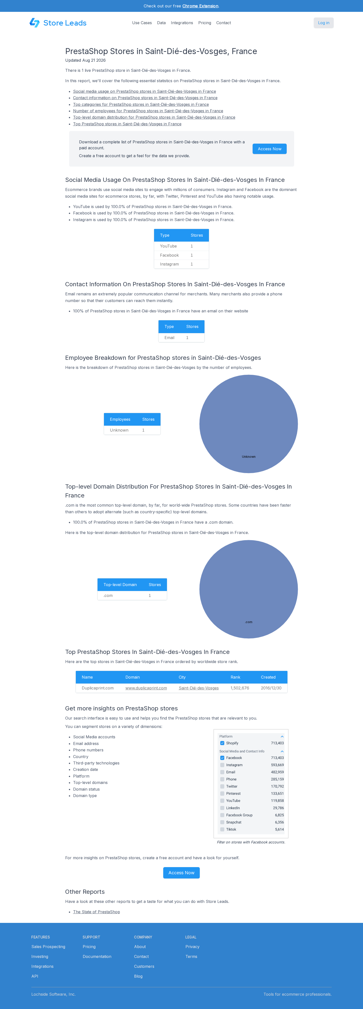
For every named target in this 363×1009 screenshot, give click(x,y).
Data (161, 22)
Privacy (192, 946)
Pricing (204, 22)
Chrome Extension (200, 5)
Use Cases (142, 22)
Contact (223, 22)
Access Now (270, 148)
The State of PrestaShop (96, 911)
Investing (39, 956)
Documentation (97, 956)
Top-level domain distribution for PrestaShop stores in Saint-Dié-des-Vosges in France (154, 117)
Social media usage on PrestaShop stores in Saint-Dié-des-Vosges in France (144, 91)
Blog (138, 976)
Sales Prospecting (48, 946)
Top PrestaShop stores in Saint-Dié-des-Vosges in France (127, 123)
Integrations (182, 22)
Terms (191, 956)
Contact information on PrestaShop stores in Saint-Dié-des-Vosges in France (145, 97)
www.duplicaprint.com (146, 687)
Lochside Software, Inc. (53, 994)
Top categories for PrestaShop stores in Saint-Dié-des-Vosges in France (141, 104)
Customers (144, 966)
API (34, 976)
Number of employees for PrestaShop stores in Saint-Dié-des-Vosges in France (148, 110)
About (140, 946)
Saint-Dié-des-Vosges (199, 687)
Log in (323, 22)
